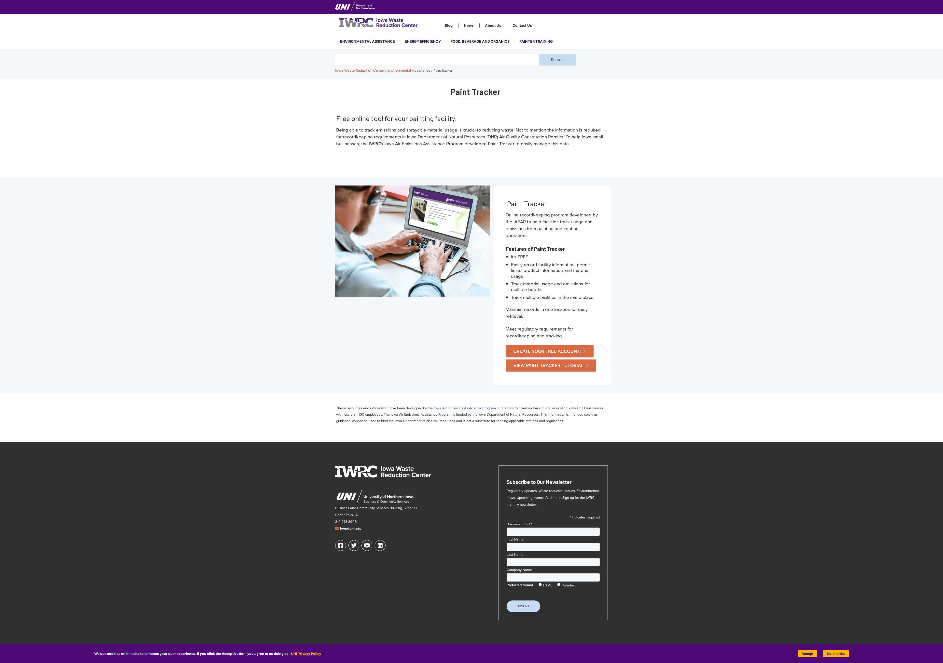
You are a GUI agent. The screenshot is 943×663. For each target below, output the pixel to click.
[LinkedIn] (380, 545)
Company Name (519, 569)
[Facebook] (340, 545)
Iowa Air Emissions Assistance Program (465, 408)
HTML (547, 584)
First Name (515, 539)
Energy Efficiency (423, 41)
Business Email (519, 524)
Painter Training (536, 41)
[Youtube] (366, 545)
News (469, 25)
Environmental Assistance (367, 41)
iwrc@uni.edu (350, 529)
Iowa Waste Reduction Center (359, 70)
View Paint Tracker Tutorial (548, 365)
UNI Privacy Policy (306, 654)
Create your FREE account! (547, 351)
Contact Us (522, 25)
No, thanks (836, 654)
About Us (493, 25)
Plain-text (569, 584)
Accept (807, 654)
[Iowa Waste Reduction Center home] (383, 471)
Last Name (515, 554)
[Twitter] (353, 545)
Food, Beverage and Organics (480, 41)
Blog (449, 25)
